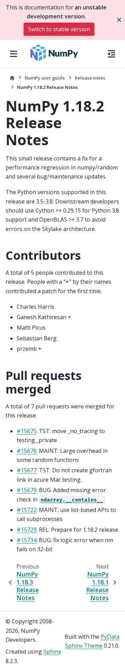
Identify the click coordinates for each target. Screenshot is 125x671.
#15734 (26, 540)
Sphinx (52, 651)
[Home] (12, 78)
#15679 (26, 490)
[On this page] (111, 54)
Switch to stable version (59, 29)
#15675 (26, 431)
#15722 (26, 510)
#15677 (26, 470)
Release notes (90, 78)
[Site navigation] (14, 54)
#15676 (26, 451)
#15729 (26, 529)
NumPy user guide (45, 78)
